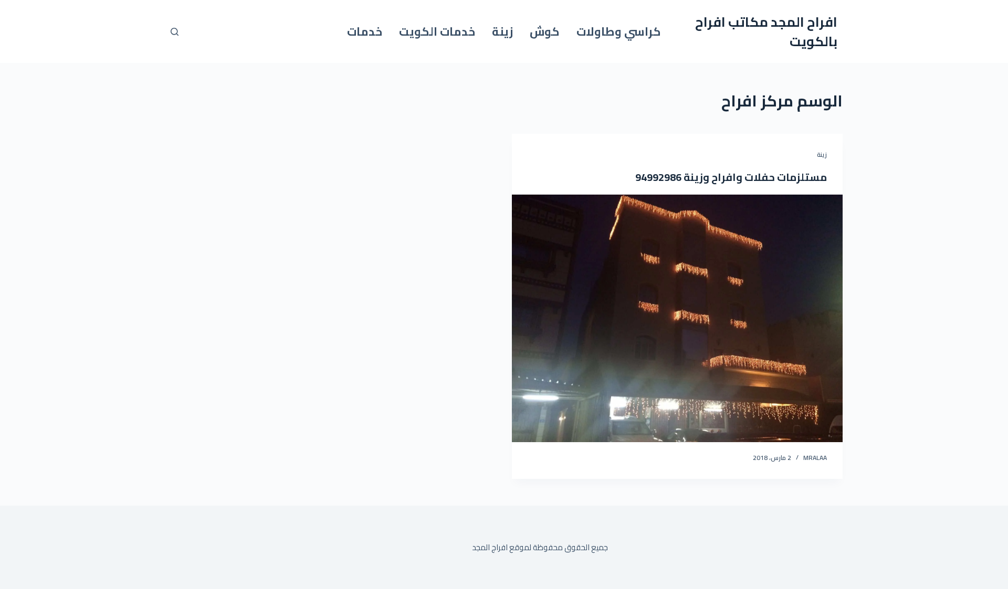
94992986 (658, 177)
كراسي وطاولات (618, 31)
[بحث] (174, 32)
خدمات (364, 31)
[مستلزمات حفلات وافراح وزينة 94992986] (677, 319)
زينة (502, 31)
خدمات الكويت (437, 31)
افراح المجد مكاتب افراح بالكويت (766, 31)
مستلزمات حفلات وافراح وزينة (754, 177)
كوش (545, 31)
